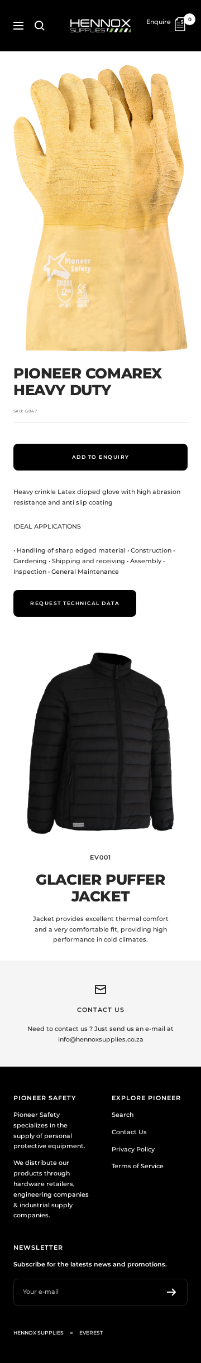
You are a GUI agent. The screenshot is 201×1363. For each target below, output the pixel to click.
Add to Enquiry (101, 457)
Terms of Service (138, 1166)
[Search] (40, 26)
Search (122, 1115)
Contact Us (129, 1132)
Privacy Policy (133, 1149)
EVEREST (91, 1333)
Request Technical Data (74, 603)
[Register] (171, 1292)
